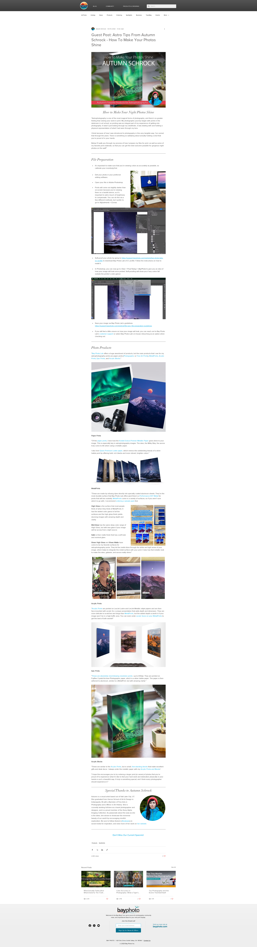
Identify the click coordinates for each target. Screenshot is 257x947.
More (165, 15)
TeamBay (149, 15)
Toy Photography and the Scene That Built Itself (159, 892)
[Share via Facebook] (92, 850)
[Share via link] (107, 850)
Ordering (119, 15)
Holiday (93, 15)
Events (158, 15)
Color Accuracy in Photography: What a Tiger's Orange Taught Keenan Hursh (128, 892)
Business (139, 15)
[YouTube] (98, 925)
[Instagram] (94, 925)
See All (173, 867)
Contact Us (147, 940)
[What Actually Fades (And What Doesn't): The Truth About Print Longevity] (96, 879)
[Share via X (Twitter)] (97, 850)
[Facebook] (90, 925)
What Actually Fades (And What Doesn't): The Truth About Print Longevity (94, 892)
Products (109, 15)
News (101, 15)
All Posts (84, 15)
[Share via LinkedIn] (102, 850)
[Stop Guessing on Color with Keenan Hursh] (128, 879)
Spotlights (129, 15)
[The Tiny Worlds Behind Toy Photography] (161, 879)
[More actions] (164, 29)
